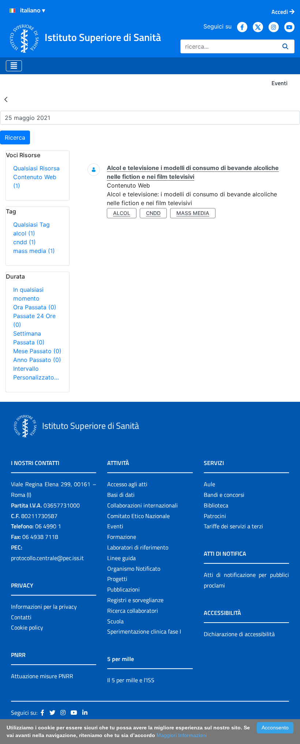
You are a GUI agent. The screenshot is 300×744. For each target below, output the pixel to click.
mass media (34, 250)
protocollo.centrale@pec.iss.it (47, 558)
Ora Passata (34, 307)
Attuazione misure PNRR (42, 676)
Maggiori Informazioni (182, 735)
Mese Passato (37, 351)
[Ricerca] (285, 46)
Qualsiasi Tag (31, 224)
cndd (24, 242)
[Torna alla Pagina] (6, 99)
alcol (24, 233)
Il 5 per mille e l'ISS (130, 680)
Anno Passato (37, 359)
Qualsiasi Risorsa (36, 168)
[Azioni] (12, 11)
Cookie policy (27, 627)
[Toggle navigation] (14, 65)
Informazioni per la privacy (44, 606)
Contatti (21, 617)
